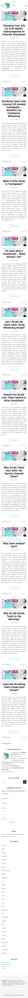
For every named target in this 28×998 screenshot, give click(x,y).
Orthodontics (5, 910)
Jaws (3, 903)
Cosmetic (4, 859)
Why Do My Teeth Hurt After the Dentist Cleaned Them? (14, 472)
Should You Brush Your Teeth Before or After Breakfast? (14, 397)
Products (19, 23)
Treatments (5, 949)
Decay (3, 867)
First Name (4, 798)
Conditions (6, 248)
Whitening (21, 319)
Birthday (4, 808)
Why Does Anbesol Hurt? (14, 545)
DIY (3, 881)
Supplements (5, 942)
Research (4, 928)
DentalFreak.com (6, 81)
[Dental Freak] (6, 5)
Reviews (4, 931)
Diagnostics (5, 877)
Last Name (4, 803)
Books (3, 849)
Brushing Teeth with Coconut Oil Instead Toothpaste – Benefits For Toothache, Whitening (14, 109)
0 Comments (23, 81)
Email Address (5, 793)
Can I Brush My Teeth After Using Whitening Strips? (14, 324)
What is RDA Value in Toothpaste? (14, 182)
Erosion (4, 885)
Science (4, 935)
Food (3, 892)
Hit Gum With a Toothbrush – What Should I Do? (14, 254)
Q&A (19, 99)
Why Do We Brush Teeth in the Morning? (14, 616)
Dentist (11, 465)
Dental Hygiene (10, 23)
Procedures (18, 465)
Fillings (3, 888)
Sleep (3, 939)
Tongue (4, 946)
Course (3, 863)
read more (14, 76)
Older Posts (7, 743)
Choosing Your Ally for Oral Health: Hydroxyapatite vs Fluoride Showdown (14, 30)
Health (18, 681)
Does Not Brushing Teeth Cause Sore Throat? (14, 687)
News (3, 906)
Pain (3, 913)
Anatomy (4, 845)
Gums (3, 895)
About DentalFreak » (7, 771)
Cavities (4, 852)
